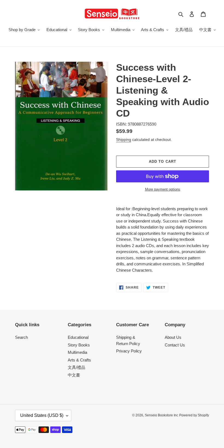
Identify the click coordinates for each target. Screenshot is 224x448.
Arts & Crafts (79, 360)
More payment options (162, 189)
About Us (173, 337)
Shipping (123, 139)
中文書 (74, 375)
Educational (78, 337)
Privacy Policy (129, 351)
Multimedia (77, 352)
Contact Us (175, 345)
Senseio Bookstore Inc (161, 415)
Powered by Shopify (194, 415)
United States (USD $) (41, 415)
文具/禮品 (76, 367)
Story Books (79, 345)
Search (21, 337)
